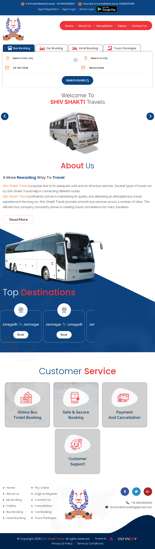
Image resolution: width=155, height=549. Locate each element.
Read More (18, 220)
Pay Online (41, 488)
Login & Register (45, 494)
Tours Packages (125, 48)
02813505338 (126, 3)
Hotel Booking (88, 48)
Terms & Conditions (90, 543)
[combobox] (42, 58)
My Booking (14, 500)
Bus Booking (21, 48)
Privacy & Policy (62, 543)
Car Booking (54, 48)
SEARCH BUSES (75, 80)
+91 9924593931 (65, 3)
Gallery (122, 26)
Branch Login (87, 9)
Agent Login (69, 9)
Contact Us (139, 26)
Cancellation (104, 26)
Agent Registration (48, 9)
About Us (84, 26)
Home (69, 26)
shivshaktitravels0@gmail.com (131, 507)
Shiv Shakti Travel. (53, 539)
